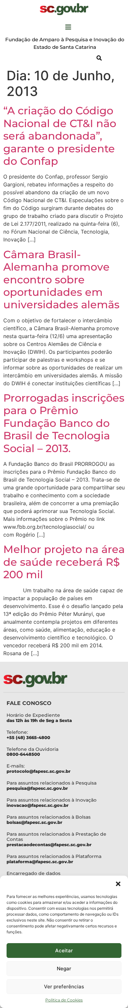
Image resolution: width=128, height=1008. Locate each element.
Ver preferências (64, 986)
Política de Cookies (64, 1000)
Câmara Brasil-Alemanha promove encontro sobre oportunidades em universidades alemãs (61, 279)
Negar (64, 968)
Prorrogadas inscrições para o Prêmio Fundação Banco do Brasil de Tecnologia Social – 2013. (63, 423)
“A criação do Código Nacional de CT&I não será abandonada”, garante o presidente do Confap (59, 135)
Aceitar (64, 950)
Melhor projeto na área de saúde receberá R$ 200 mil (64, 562)
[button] (118, 884)
